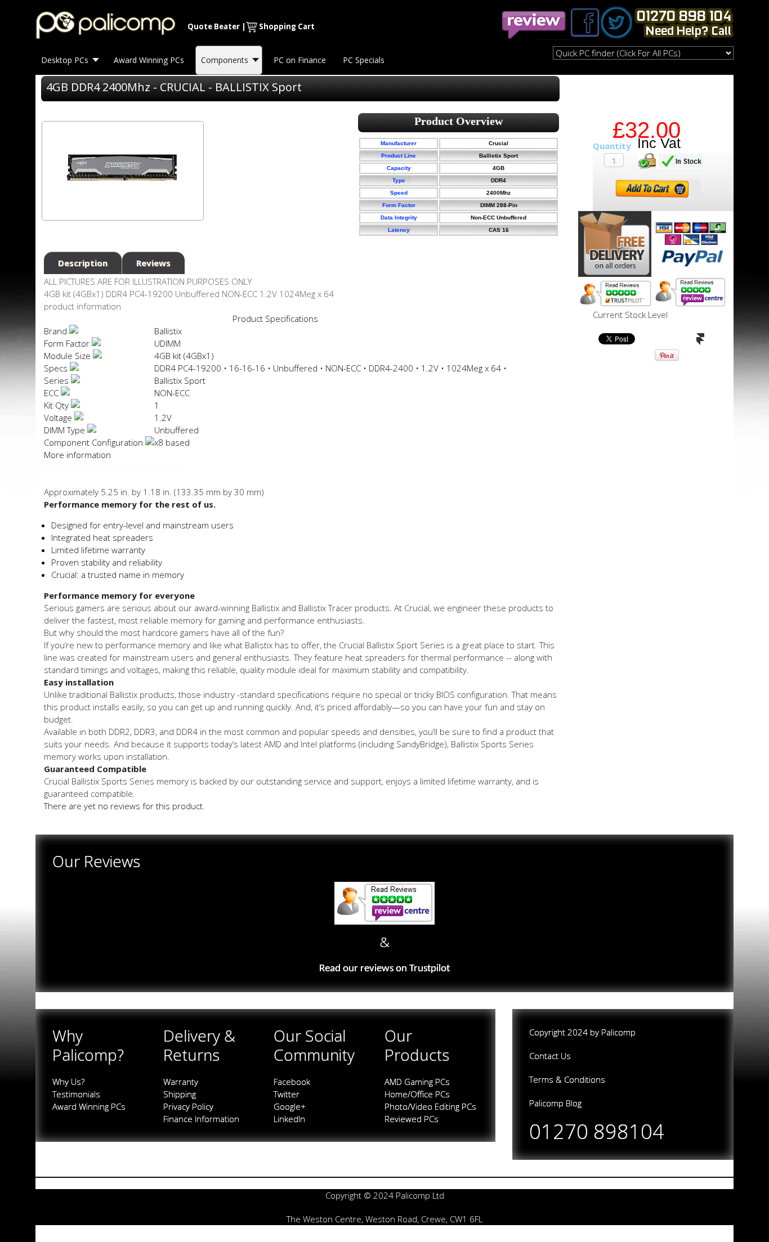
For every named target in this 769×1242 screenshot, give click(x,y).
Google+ (290, 1106)
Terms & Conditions (567, 1079)
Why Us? (68, 1081)
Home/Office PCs (417, 1094)
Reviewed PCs (411, 1118)
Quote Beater (213, 26)
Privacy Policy (188, 1106)
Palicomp (618, 1032)
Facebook (292, 1081)
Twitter (286, 1094)
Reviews (153, 262)
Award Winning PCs (89, 1106)
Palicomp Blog (555, 1103)
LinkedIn (289, 1118)
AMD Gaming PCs (417, 1081)
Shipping (179, 1094)
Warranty (180, 1081)
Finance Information (201, 1118)
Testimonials (76, 1094)
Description (83, 262)
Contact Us (550, 1055)
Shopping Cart (287, 26)
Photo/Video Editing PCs (430, 1106)
